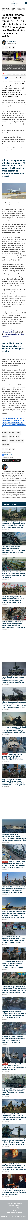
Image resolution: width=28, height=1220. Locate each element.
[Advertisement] (14, 646)
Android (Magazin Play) (12, 334)
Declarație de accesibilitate (14, 1212)
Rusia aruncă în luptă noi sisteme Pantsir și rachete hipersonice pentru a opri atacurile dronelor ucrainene (13, 1091)
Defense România (5, 8)
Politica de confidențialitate (14, 1203)
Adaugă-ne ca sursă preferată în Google (15, 74)
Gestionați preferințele (14, 1208)
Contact (14, 1210)
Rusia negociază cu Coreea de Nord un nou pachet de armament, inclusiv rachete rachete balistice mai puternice (14, 574)
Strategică (13, 8)
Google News (8, 454)
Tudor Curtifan (12, 41)
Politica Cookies (14, 1205)
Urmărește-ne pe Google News (15, 77)
